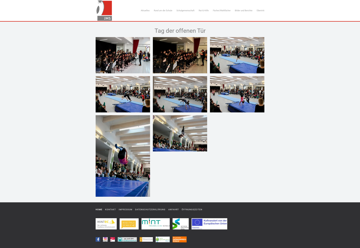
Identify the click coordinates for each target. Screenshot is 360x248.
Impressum (125, 209)
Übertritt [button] (260, 10)
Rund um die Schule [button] (163, 10)
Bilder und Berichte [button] (243, 10)
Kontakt (110, 209)
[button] (123, 55)
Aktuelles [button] (145, 10)
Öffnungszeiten (192, 209)
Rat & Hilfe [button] (204, 10)
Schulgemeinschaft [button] (185, 10)
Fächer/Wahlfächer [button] (222, 10)
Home (99, 209)
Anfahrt (173, 209)
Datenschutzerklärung (150, 209)
